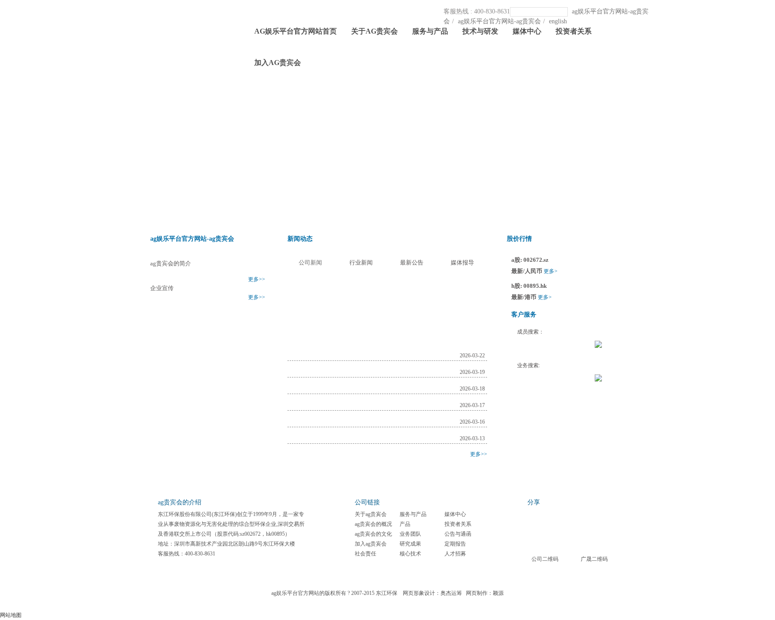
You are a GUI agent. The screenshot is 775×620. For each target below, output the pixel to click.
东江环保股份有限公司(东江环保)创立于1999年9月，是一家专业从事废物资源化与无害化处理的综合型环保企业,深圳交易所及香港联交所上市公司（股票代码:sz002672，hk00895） (231, 524)
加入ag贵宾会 (277, 62)
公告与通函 (457, 534)
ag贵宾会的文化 (373, 534)
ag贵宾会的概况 (373, 524)
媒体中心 (527, 31)
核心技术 (410, 554)
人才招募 (455, 554)
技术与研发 (480, 31)
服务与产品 (430, 31)
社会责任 (365, 554)
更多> (550, 271)
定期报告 (455, 544)
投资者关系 (574, 31)
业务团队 (410, 534)
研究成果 (410, 544)
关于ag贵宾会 (374, 31)
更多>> (256, 279)
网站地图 (11, 615)
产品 (405, 524)
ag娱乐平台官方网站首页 (295, 31)
